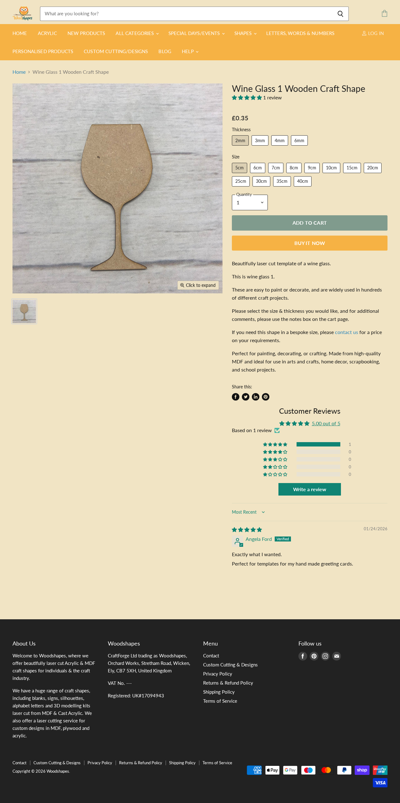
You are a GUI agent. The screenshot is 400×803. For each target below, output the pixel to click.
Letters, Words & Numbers (300, 33)
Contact (211, 655)
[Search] (340, 14)
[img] (247, 529)
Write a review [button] (309, 489)
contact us (346, 332)
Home (19, 33)
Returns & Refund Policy (228, 683)
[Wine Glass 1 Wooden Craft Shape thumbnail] (24, 311)
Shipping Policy (219, 692)
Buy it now (309, 243)
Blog (164, 51)
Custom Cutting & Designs (230, 664)
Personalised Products (42, 51)
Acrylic (47, 33)
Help (188, 51)
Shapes (243, 33)
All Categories (135, 33)
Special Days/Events (194, 33)
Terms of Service (220, 701)
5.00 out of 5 (326, 423)
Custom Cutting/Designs (116, 51)
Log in (375, 33)
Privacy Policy (217, 673)
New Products (86, 33)
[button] (247, 97)
